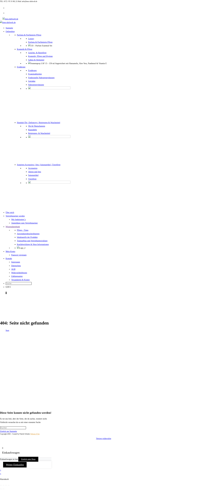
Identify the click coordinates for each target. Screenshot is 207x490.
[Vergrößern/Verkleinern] (1, 485)
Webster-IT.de (35, 434)
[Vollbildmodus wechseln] (4, 485)
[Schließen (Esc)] (9, 485)
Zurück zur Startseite (8, 431)
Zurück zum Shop (28, 459)
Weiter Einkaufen (15, 464)
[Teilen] (6, 485)
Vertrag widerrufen (103, 438)
